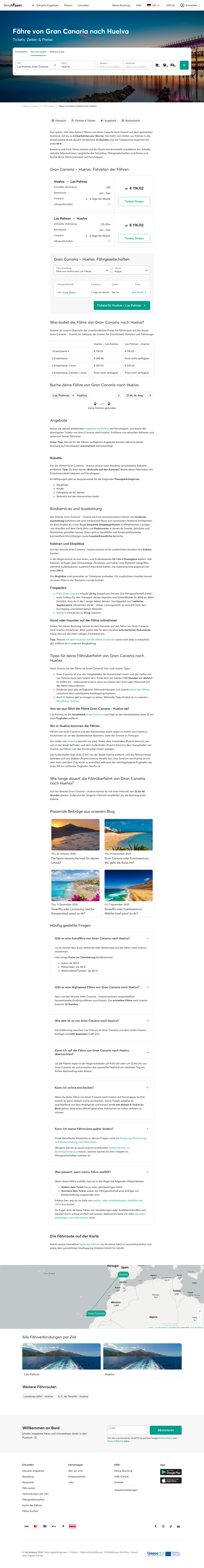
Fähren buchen (30, 106)
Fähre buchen (30, 1511)
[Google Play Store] (171, 1472)
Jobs (71, 1482)
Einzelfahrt (21, 51)
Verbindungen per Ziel (35, 1493)
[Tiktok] (171, 1526)
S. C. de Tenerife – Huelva (73, 1396)
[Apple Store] (171, 1480)
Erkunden (83, 5)
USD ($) (170, 5)
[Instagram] (163, 1526)
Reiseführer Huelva (67, 701)
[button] (73, 395)
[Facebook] (155, 1526)
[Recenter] (199, 1311)
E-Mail (112, 1428)
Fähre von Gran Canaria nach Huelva (78, 106)
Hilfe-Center (121, 1476)
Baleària (61, 612)
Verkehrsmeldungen (126, 1490)
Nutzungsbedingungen (55, 1552)
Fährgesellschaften (33, 1499)
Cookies (74, 1552)
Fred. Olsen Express (67, 593)
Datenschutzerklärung (91, 1552)
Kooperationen (77, 1476)
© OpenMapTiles (174, 1327)
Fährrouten (48, 106)
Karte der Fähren (140, 689)
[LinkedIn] (178, 1526)
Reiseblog (28, 1476)
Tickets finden (134, 201)
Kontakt (119, 1482)
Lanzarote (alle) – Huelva (38, 1396)
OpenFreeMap (161, 1327)
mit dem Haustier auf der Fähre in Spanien (90, 639)
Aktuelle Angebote (47, 5)
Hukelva (72, 741)
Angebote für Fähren (97, 428)
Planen (68, 5)
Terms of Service (115, 1441)
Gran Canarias (95, 714)
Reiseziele (28, 1482)
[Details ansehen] (35, 1437)
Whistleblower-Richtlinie (116, 1552)
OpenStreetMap (196, 1327)
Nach (64, 63)
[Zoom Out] (199, 1323)
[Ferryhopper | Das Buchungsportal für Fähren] (13, 5)
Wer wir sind (75, 1470)
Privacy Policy (165, 1438)
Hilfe (138, 5)
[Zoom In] (199, 1317)
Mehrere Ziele (57, 51)
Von (19, 63)
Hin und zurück (38, 51)
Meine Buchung (121, 5)
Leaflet (150, 1327)
